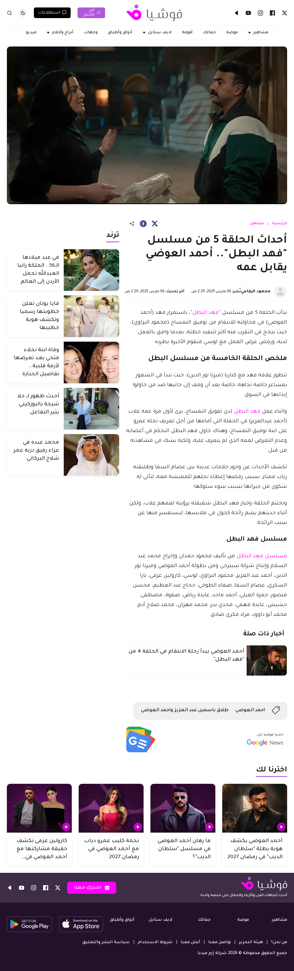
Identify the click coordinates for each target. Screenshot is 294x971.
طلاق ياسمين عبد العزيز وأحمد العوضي (185, 710)
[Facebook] (272, 13)
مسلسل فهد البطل (262, 556)
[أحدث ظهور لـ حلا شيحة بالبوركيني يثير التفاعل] (91, 409)
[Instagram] (260, 13)
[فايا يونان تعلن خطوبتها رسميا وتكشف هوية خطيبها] (91, 316)
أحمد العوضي (250, 710)
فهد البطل (205, 313)
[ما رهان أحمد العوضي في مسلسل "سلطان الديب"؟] (182, 808)
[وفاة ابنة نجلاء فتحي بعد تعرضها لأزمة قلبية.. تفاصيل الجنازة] (91, 362)
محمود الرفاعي (255, 291)
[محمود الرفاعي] (280, 292)
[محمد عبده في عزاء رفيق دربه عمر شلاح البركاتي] (91, 455)
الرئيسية (279, 224)
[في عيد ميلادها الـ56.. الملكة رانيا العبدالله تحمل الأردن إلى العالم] (91, 270)
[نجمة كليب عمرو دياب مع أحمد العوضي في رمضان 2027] (111, 808)
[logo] (154, 13)
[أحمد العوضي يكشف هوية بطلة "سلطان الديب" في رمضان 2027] (254, 808)
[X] (284, 13)
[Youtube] (248, 13)
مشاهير (257, 224)
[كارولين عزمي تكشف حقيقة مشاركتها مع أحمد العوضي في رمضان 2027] (39, 808)
